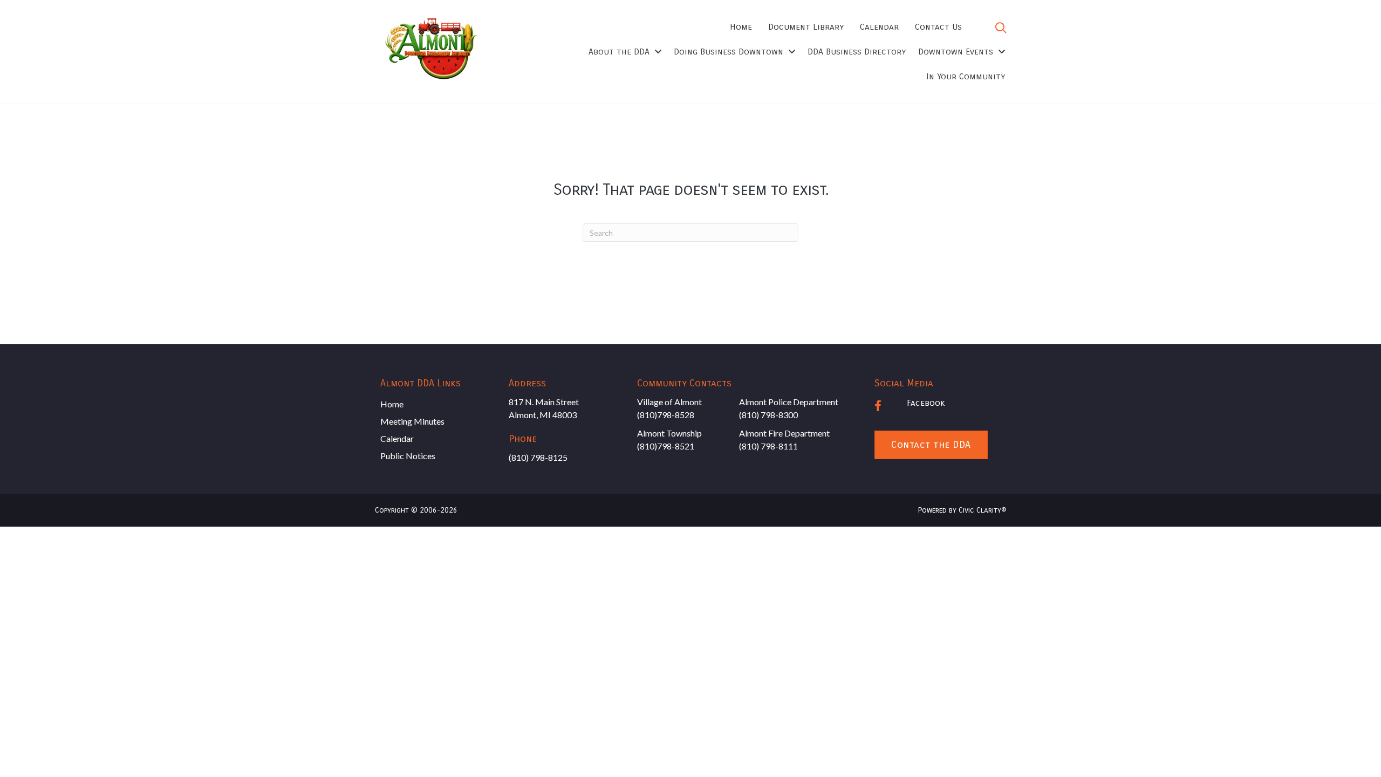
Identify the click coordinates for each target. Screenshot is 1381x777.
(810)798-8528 (665, 415)
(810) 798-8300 (768, 415)
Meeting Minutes (412, 421)
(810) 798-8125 (538, 457)
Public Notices (407, 456)
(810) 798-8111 (768, 446)
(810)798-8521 (665, 446)
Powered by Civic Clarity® (962, 510)
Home (392, 404)
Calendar (397, 438)
